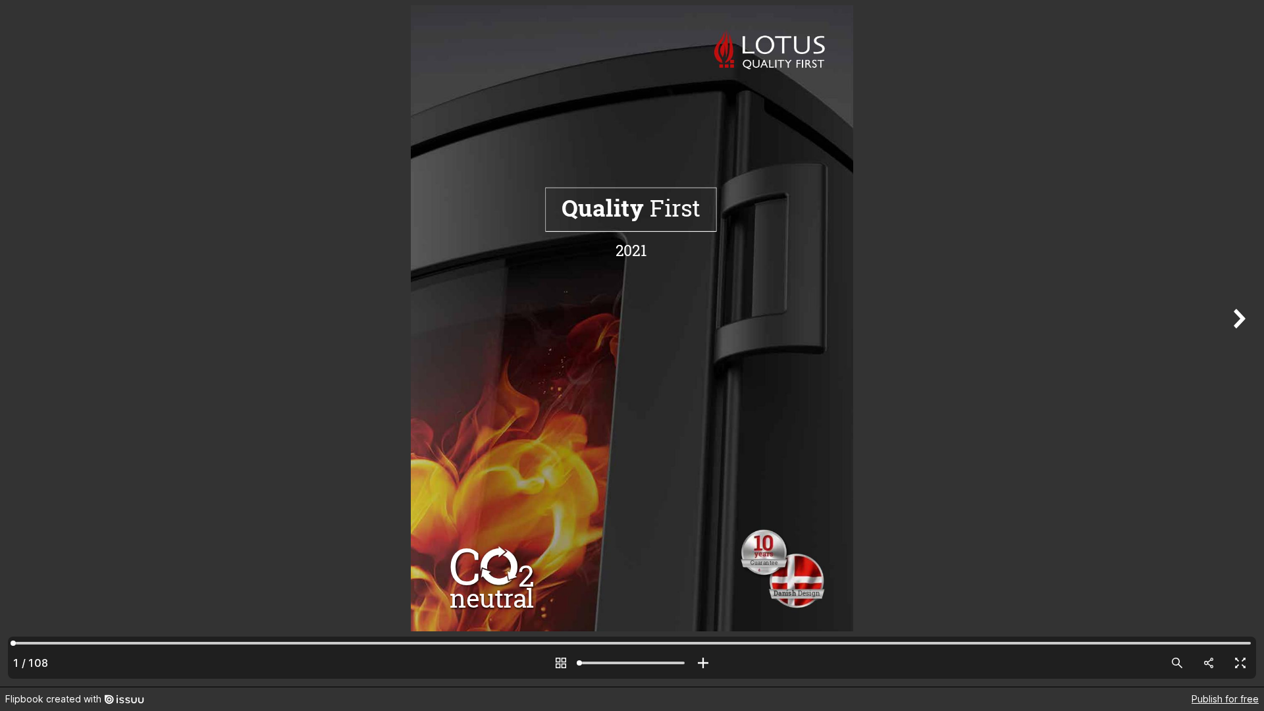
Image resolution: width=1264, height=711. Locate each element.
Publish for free (1225, 698)
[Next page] (1237, 343)
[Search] (1177, 663)
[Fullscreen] (1240, 663)
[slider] (632, 663)
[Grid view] (561, 663)
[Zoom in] (703, 663)
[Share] (1209, 663)
